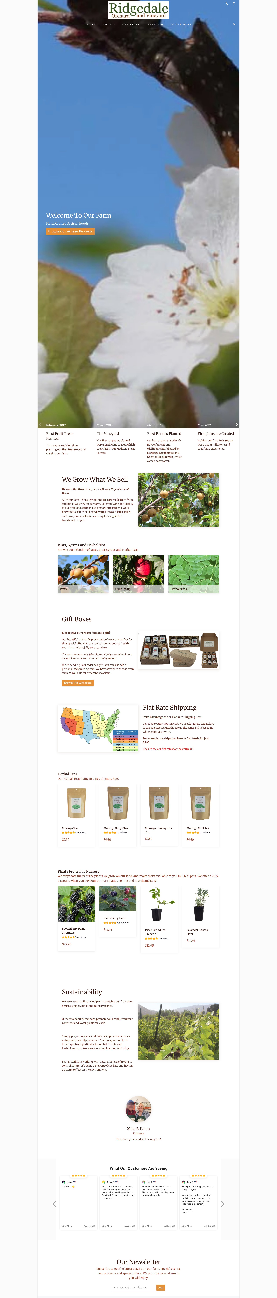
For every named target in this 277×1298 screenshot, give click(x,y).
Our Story (131, 24)
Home (91, 24)
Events (154, 24)
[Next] (233, 424)
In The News (181, 24)
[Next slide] (223, 1204)
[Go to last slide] (54, 1204)
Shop (108, 24)
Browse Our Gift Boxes (78, 682)
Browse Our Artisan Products (70, 231)
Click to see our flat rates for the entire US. (168, 749)
